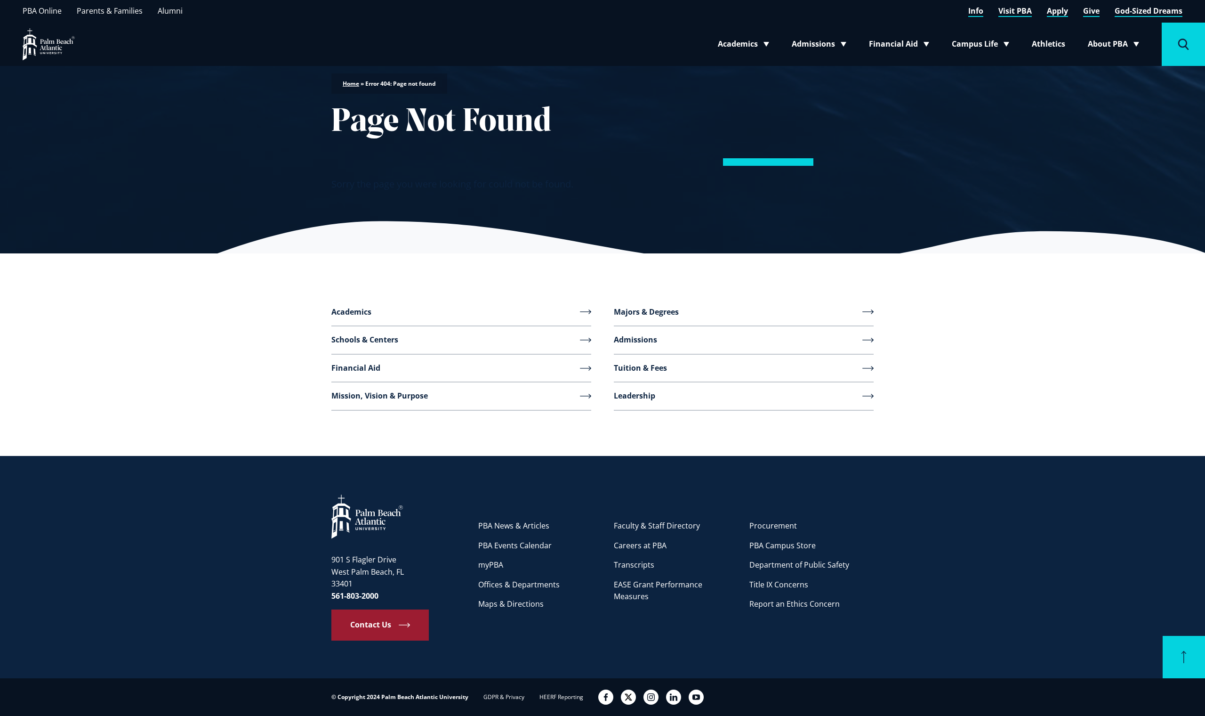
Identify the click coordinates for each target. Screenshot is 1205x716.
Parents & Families (110, 11)
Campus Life (982, 46)
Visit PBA (1015, 11)
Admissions (822, 46)
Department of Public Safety (799, 565)
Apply (1057, 11)
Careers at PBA (640, 545)
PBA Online (42, 11)
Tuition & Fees (640, 368)
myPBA (490, 565)
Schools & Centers (364, 339)
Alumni (170, 11)
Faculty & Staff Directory (657, 526)
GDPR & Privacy (503, 697)
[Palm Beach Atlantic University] (367, 516)
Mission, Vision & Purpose (379, 396)
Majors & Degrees (646, 312)
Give (1091, 11)
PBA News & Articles (513, 526)
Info (975, 11)
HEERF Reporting (561, 697)
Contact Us (370, 624)
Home (351, 84)
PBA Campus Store (782, 545)
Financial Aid (900, 46)
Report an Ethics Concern (794, 604)
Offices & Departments (519, 584)
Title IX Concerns (778, 584)
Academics (746, 46)
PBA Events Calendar (515, 545)
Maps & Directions (511, 604)
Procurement (773, 526)
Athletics (1048, 44)
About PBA (1116, 46)
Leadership (634, 396)
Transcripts (634, 565)
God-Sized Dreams (1148, 11)
